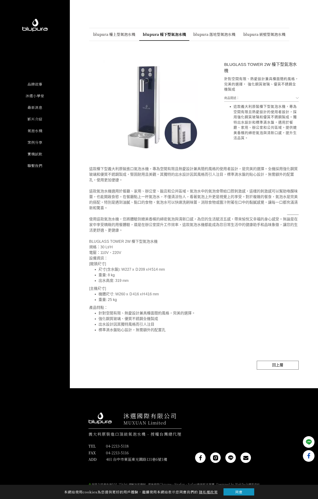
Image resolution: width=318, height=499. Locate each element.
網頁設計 (254, 484)
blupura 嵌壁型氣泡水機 (264, 34)
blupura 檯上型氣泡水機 (114, 34)
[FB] (200, 457)
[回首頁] (35, 25)
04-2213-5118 (117, 446)
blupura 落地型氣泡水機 (214, 34)
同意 (239, 491)
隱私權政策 (208, 491)
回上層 (277, 365)
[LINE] (230, 457)
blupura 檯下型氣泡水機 (164, 34)
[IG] (215, 457)
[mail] (245, 457)
